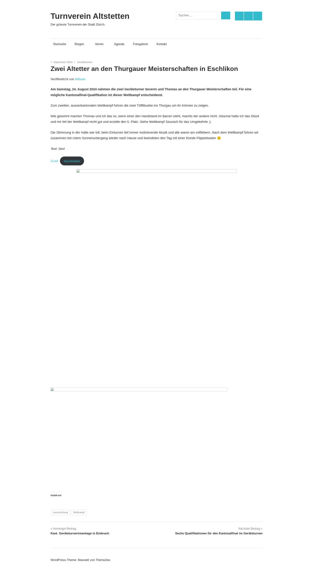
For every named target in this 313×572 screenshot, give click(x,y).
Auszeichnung (60, 512)
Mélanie (80, 79)
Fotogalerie (140, 44)
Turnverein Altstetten (90, 16)
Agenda (119, 44)
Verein (99, 44)
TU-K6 (54, 160)
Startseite (59, 44)
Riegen (79, 44)
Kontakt (161, 44)
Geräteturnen (85, 62)
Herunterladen (72, 160)
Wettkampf (79, 512)
